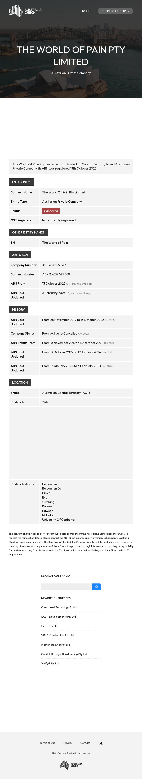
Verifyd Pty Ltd (50, 663)
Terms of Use (47, 743)
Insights (87, 11)
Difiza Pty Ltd (49, 626)
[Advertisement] (71, 124)
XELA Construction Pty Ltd (57, 635)
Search (96, 586)
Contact (85, 743)
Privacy (67, 743)
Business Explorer (115, 11)
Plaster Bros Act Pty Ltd (55, 644)
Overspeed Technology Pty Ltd (59, 607)
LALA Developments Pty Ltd (58, 616)
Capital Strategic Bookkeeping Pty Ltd (64, 654)
